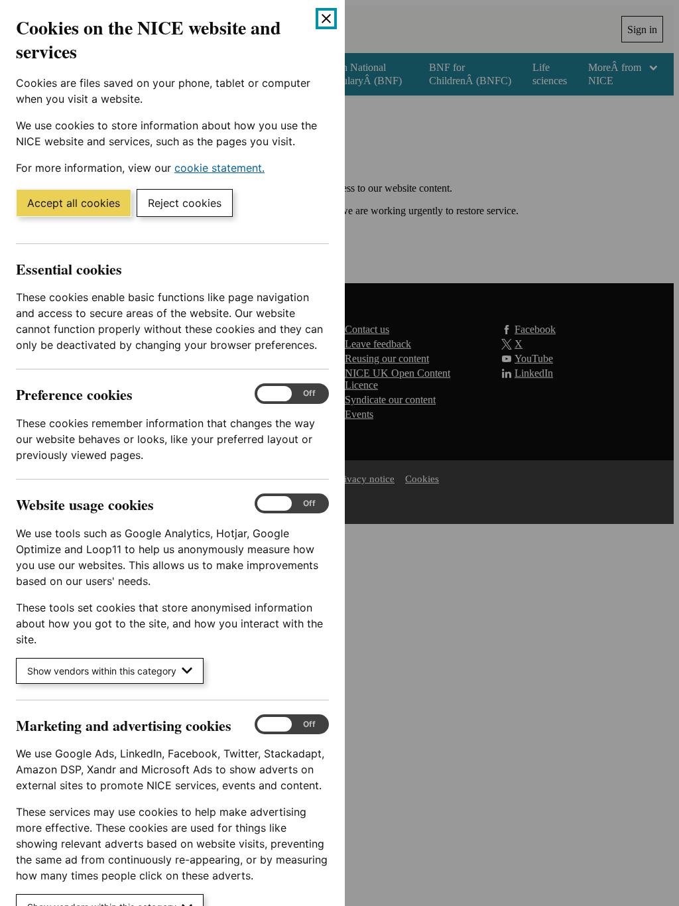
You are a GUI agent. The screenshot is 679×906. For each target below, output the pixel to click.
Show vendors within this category (101, 671)
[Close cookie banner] (326, 19)
